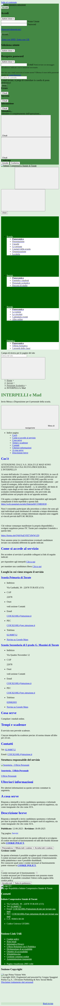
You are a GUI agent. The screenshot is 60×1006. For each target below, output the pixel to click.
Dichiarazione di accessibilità (19, 949)
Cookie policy (13, 939)
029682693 (12, 702)
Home (9, 380)
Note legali (11, 941)
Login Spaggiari (15, 75)
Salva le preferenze (23, 883)
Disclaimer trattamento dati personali (17, 982)
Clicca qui (30, 562)
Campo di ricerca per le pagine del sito (18, 353)
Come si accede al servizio (24, 438)
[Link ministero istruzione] (13, 5)
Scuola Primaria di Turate (16, 577)
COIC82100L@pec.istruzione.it (21, 625)
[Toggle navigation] (23, 200)
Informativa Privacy (15, 944)
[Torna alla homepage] (30, 166)
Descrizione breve (20, 453)
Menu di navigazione (40, 427)
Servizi (10, 383)
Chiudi (4, 93)
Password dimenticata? (11, 29)
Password (31, 24)
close (4, 213)
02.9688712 (12, 635)
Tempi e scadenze (20, 443)
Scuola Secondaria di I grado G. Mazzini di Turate (30, 645)
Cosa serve (17, 440)
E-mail (30, 64)
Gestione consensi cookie (18, 956)
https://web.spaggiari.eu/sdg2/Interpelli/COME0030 (24, 504)
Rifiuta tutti (23, 848)
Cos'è (14, 435)
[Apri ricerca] (37, 178)
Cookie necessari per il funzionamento (18, 873)
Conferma (15, 163)
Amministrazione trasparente (19, 959)
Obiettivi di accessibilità (17, 951)
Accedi (5, 8)
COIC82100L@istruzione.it (19, 616)
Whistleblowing (14, 954)
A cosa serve (17, 450)
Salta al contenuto (9, 2)
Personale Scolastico (16, 385)
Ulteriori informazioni (21, 448)
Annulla (5, 163)
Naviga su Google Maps (17, 639)
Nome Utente (33, 21)
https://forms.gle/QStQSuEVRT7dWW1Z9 (20, 535)
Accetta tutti (44, 848)
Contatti (15, 445)
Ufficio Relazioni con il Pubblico (21, 946)
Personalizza (7, 848)
